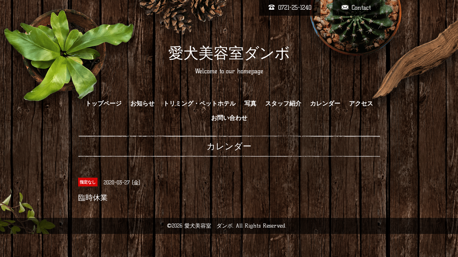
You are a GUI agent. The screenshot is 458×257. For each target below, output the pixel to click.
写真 (250, 103)
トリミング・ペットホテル (199, 103)
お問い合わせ (229, 117)
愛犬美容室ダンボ (229, 53)
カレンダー (325, 103)
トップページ (103, 103)
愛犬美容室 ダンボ (208, 226)
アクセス (361, 103)
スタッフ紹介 (283, 103)
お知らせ (142, 103)
